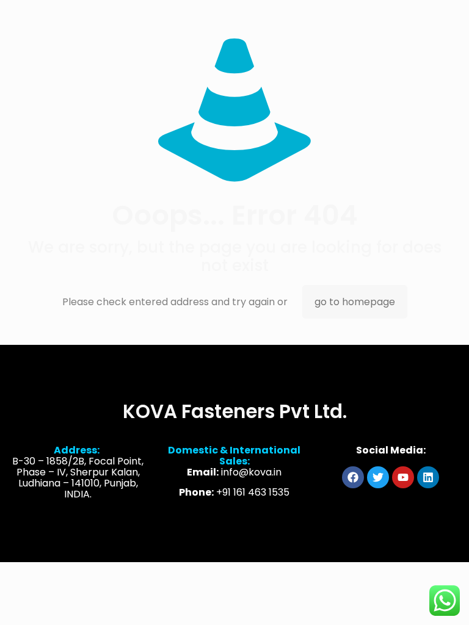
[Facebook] (353, 477)
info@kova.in (251, 472)
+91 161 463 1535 (252, 492)
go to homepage (354, 302)
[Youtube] (403, 477)
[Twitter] (378, 477)
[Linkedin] (428, 477)
